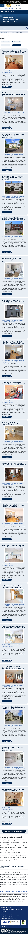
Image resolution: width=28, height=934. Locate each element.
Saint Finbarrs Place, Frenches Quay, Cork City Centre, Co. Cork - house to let (13, 302)
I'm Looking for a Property (9, 32)
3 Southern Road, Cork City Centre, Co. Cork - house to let (14, 505)
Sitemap (2, 929)
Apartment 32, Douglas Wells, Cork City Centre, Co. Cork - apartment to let (14, 52)
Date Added (15, 45)
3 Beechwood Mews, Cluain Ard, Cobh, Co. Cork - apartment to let (13, 342)
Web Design (12, 932)
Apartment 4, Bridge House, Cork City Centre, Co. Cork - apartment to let (14, 465)
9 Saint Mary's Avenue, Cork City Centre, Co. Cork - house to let (13, 546)
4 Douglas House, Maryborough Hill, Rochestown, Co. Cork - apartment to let (13, 136)
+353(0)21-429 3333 (7, 914)
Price (3, 41)
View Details (7, 87)
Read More (15, 2)
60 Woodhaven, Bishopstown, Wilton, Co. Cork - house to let (12, 586)
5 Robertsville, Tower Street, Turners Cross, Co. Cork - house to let (13, 260)
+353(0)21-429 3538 (7, 916)
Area (3, 45)
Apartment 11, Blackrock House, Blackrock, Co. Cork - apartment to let (13, 94)
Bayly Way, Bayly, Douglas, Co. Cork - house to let (12, 423)
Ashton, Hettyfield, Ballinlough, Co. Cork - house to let (14, 707)
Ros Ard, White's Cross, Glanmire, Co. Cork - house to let (13, 790)
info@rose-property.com (5, 903)
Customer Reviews (22, 931)
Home (2, 32)
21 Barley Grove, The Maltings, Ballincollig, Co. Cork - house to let (13, 218)
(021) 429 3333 (9, 8)
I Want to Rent (19, 32)
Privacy (4, 930)
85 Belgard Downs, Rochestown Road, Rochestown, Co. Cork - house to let (13, 178)
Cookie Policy (10, 930)
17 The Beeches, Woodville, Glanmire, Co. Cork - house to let (13, 667)
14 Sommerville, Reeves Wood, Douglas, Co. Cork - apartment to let (14, 383)
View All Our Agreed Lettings (14, 831)
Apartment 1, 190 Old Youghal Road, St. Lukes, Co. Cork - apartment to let (12, 749)
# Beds (14, 41)
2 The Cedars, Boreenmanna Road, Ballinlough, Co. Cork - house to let (13, 627)
